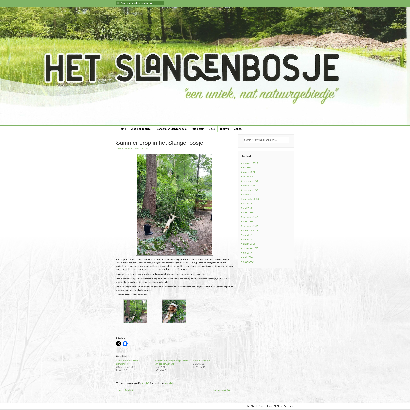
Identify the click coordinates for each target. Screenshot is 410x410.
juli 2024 (247, 167)
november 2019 (250, 225)
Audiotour (198, 128)
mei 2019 (247, 234)
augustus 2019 (250, 230)
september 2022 (251, 199)
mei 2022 (247, 203)
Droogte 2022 (124, 389)
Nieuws (224, 128)
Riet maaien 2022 (223, 389)
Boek (212, 128)
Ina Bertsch (142, 148)
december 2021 (250, 216)
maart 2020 (248, 221)
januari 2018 (249, 243)
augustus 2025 (250, 163)
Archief (145, 383)
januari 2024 (249, 172)
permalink (169, 383)
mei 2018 (247, 239)
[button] (135, 311)
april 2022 (248, 208)
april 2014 (248, 257)
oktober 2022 (249, 194)
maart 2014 (248, 261)
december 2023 (250, 176)
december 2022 (250, 190)
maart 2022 (248, 212)
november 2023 (250, 181)
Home (122, 128)
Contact (239, 128)
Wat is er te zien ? (141, 128)
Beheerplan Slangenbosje (171, 128)
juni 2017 (247, 252)
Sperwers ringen (201, 360)
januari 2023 (249, 185)
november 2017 (250, 248)
